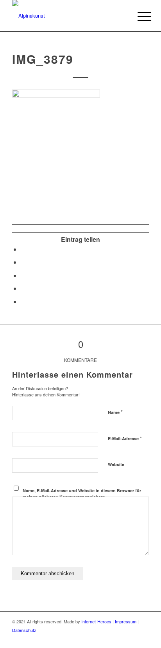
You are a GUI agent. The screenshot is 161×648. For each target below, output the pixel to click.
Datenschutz (24, 630)
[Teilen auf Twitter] (23, 262)
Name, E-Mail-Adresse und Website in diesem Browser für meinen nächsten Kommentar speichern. (82, 494)
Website (116, 464)
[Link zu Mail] (143, 638)
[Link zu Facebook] (119, 638)
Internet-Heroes (96, 621)
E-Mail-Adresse (125, 438)
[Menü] (138, 16)
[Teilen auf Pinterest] (23, 275)
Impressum (125, 621)
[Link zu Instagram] (131, 638)
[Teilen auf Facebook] (23, 249)
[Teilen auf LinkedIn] (23, 288)
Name (115, 412)
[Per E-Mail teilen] (23, 301)
